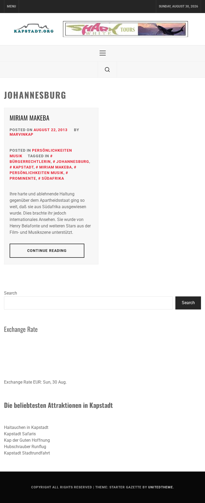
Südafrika (53, 178)
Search (10, 293)
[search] (107, 70)
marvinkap (21, 134)
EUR (37, 382)
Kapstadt (23, 167)
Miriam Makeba (29, 117)
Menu (11, 6)
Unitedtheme (160, 487)
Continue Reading (47, 250)
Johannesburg (72, 161)
